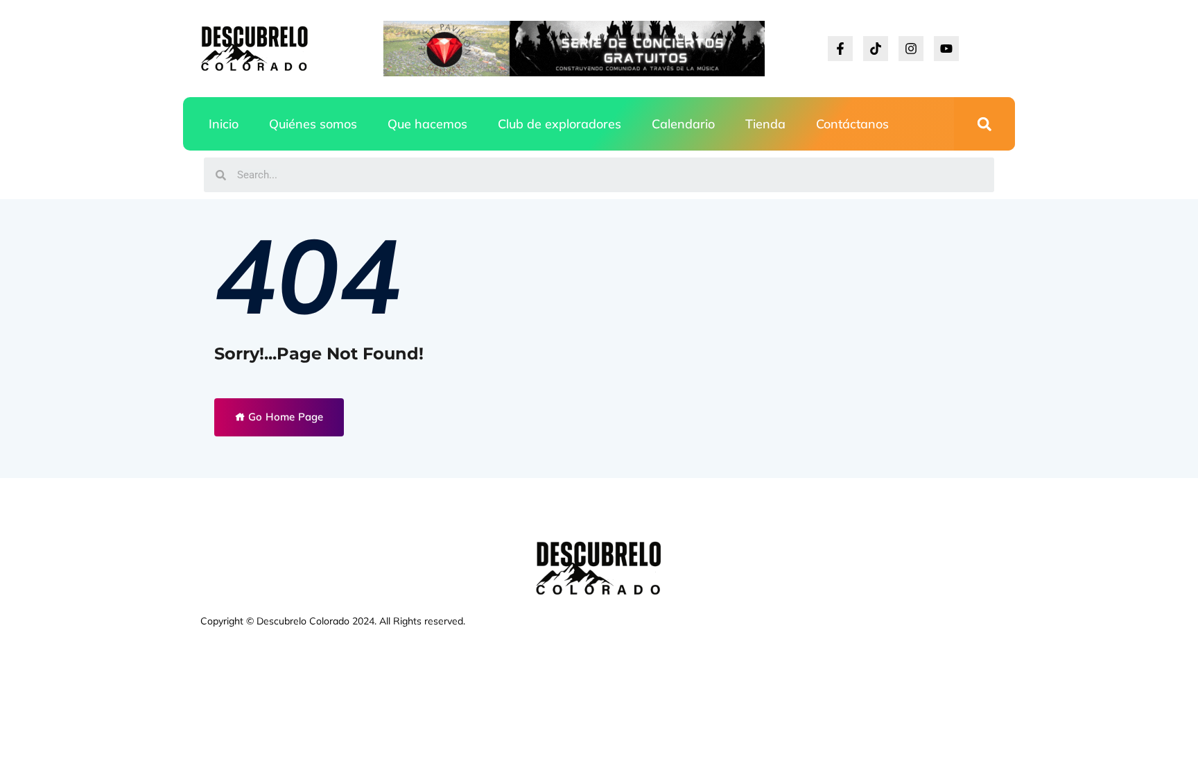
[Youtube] (946, 48)
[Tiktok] (875, 48)
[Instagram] (911, 48)
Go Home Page (284, 416)
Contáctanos (852, 124)
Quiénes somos (313, 124)
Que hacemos (427, 124)
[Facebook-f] (840, 48)
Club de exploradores (559, 124)
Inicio (223, 124)
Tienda (765, 124)
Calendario (683, 124)
